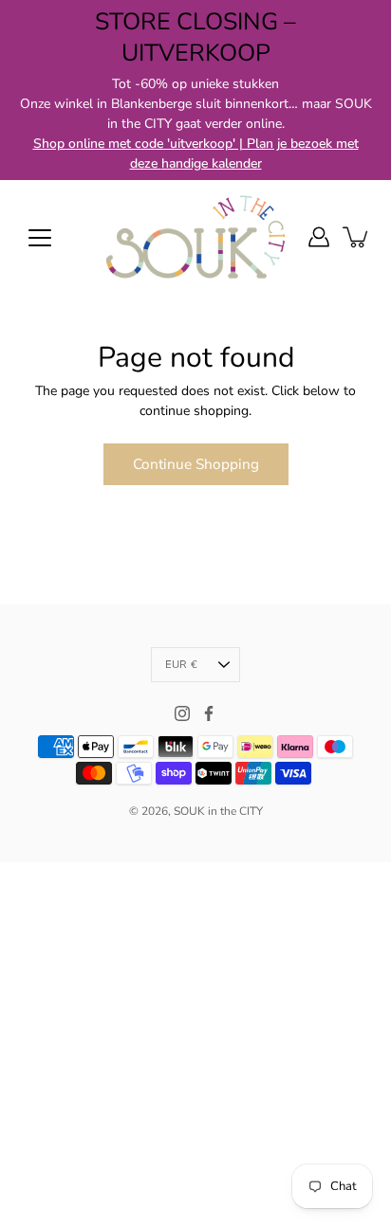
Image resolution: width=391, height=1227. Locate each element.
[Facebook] (208, 713)
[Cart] (357, 237)
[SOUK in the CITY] (195, 236)
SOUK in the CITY (218, 811)
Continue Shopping (196, 464)
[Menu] (40, 238)
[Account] (319, 237)
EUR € (181, 665)
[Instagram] (182, 713)
